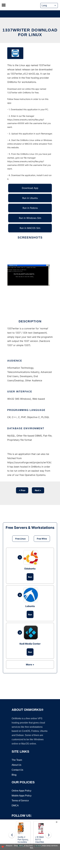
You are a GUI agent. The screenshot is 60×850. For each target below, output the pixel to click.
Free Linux (20, 538)
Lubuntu (30, 606)
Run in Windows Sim (30, 218)
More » (30, 664)
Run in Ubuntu (30, 198)
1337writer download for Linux (30, 32)
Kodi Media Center (30, 643)
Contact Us (17, 770)
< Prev (22, 490)
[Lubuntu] (31, 595)
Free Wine (42, 538)
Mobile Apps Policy (21, 795)
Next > (38, 490)
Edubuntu (30, 568)
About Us (16, 765)
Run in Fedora (30, 207)
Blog (14, 775)
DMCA (15, 805)
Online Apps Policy (21, 790)
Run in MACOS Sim (30, 228)
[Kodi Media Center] (31, 632)
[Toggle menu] (3, 5)
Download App (30, 188)
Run (30, 577)
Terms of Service (20, 800)
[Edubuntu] (31, 557)
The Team (17, 760)
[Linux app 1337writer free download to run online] (15, 53)
